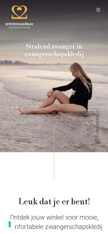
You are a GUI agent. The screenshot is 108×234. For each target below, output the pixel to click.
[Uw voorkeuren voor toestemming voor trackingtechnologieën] (9, 224)
